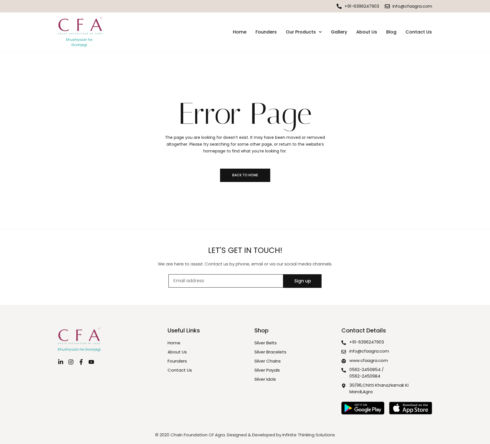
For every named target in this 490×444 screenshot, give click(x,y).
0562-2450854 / (366, 369)
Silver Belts (265, 343)
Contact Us (418, 32)
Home (239, 32)
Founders (266, 32)
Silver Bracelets (270, 352)
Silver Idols (265, 379)
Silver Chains (267, 361)
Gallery (339, 32)
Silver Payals (267, 370)
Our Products (301, 32)
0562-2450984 (364, 376)
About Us (366, 32)
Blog (391, 32)
